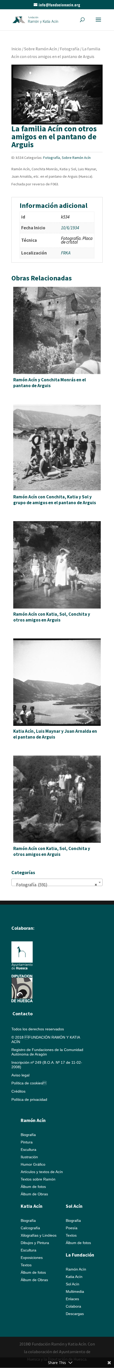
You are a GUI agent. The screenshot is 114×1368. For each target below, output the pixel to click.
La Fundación (80, 1255)
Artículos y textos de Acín (42, 1172)
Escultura (28, 1149)
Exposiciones (32, 1257)
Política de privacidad (29, 1099)
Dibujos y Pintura (35, 1243)
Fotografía (69, 48)
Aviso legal (20, 1075)
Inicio (16, 48)
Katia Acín (31, 1206)
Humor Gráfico (33, 1164)
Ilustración (29, 1157)
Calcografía (30, 1228)
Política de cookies (28, 1083)
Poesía (71, 1228)
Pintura (27, 1142)
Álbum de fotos (33, 1186)
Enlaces (72, 1299)
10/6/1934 (70, 228)
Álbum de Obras (34, 1194)
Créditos (18, 1091)
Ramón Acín (76, 1269)
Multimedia (75, 1291)
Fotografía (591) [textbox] (55, 885)
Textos (26, 1265)
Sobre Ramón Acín (40, 48)
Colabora (73, 1306)
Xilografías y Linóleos (38, 1235)
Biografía (28, 1135)
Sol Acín (72, 1284)
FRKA (66, 253)
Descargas (75, 1314)
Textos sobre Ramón (38, 1179)
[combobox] (57, 882)
